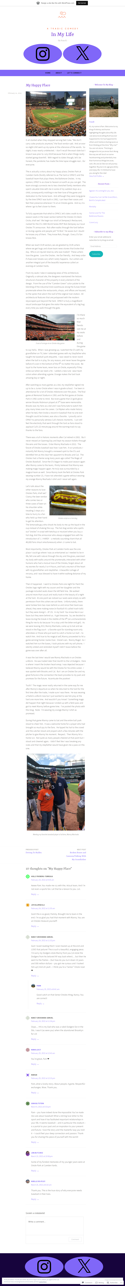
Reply (33, 894)
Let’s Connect (74, 73)
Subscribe (96, 254)
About (59, 73)
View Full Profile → (96, 176)
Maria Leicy (36, 1050)
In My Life (62, 35)
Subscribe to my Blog (104, 232)
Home (48, 73)
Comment (75, 1239)
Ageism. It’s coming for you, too (101, 191)
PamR (39, 986)
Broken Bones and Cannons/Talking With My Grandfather (76, 854)
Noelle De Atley (38, 1181)
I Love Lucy (93, 222)
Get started (82, 3)
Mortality (92, 206)
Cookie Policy (43, 1282)
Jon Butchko (37, 1153)
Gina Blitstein (37, 1103)
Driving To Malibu (34, 851)
